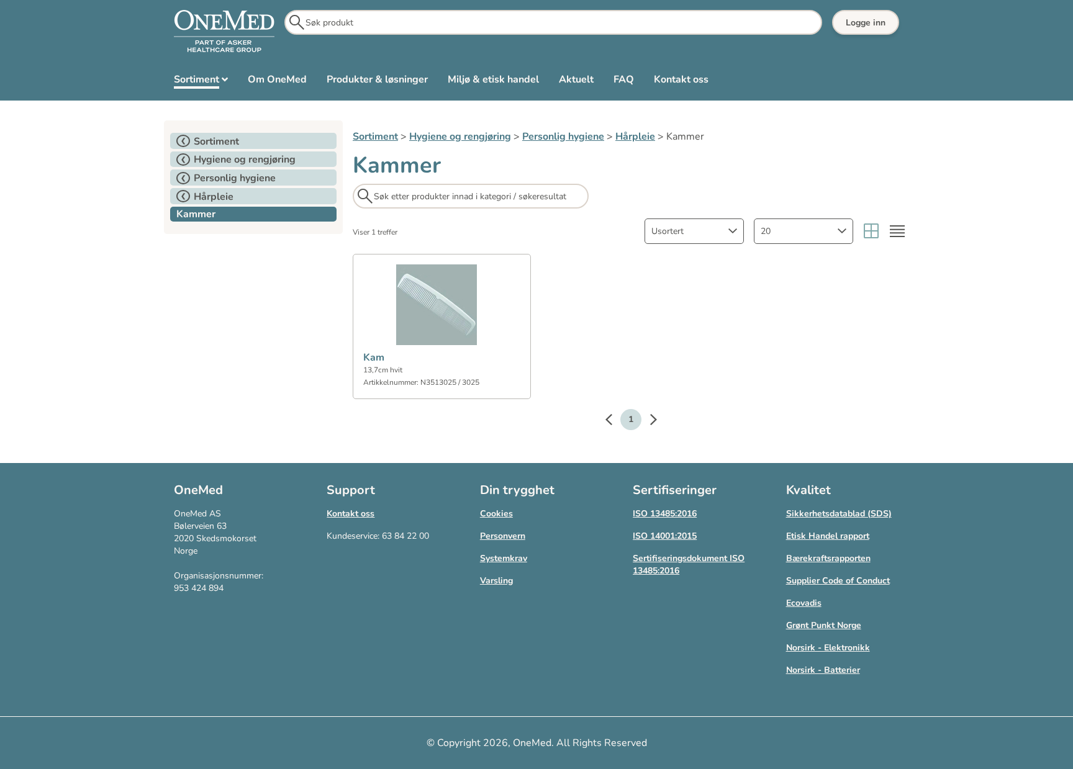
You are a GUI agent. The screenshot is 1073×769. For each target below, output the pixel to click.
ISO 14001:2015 (665, 536)
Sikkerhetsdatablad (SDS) (839, 513)
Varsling (496, 581)
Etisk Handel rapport (827, 536)
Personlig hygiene (563, 136)
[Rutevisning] (871, 231)
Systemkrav (503, 558)
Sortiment (375, 136)
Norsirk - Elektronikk (828, 648)
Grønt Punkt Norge (823, 625)
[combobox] (694, 231)
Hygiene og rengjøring (460, 136)
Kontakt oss (350, 513)
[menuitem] (201, 82)
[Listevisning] (897, 231)
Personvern (502, 536)
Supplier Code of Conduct (838, 581)
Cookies (496, 513)
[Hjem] (224, 31)
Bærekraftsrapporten (828, 558)
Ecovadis (804, 603)
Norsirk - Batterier (823, 670)
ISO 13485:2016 (665, 513)
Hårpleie (635, 136)
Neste (647, 421)
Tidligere (614, 421)
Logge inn (865, 23)
